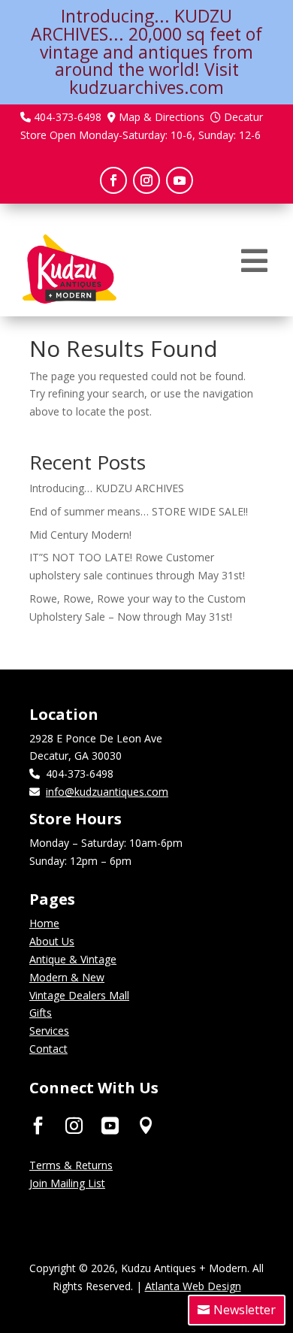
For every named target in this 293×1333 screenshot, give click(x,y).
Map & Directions (161, 117)
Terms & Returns (71, 1165)
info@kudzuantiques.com (107, 791)
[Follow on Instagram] (146, 180)
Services (49, 1030)
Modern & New (66, 977)
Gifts (40, 1012)
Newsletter (244, 1309)
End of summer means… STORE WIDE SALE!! (138, 511)
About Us (51, 941)
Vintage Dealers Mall (79, 995)
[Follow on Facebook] (113, 180)
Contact (48, 1048)
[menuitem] (254, 260)
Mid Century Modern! (80, 534)
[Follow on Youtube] (179, 180)
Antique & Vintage (72, 959)
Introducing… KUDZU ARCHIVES (106, 488)
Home (44, 923)
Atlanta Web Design (193, 1286)
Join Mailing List (67, 1183)
